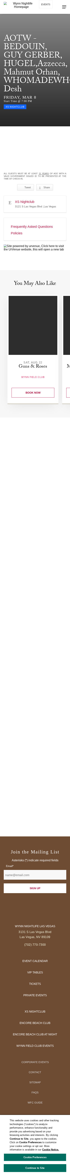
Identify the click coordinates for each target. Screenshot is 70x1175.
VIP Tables (35, 972)
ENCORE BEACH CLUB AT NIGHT (35, 1034)
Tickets (35, 983)
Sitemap (35, 1082)
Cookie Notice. (50, 1149)
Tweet (27, 187)
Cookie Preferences (35, 1157)
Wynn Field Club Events (35, 1045)
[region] (35, 1145)
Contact (35, 1072)
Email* (9, 865)
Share (46, 187)
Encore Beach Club (35, 1023)
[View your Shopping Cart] (43, 15)
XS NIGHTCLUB (35, 1011)
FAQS (35, 1092)
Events (45, 4)
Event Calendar (35, 961)
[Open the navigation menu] (64, 6)
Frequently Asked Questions (32, 227)
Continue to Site (34, 1168)
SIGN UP (35, 888)
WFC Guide (35, 1102)
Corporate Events (35, 1062)
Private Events (35, 995)
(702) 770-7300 (35, 944)
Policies (16, 233)
